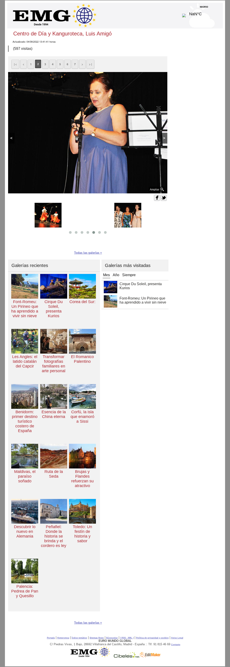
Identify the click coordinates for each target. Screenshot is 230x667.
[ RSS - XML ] (127, 638)
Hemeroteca (63, 638)
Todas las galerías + (88, 252)
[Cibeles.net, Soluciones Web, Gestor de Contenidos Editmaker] (127, 656)
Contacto (175, 644)
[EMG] (92, 656)
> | (90, 64)
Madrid (204, 12)
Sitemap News (97, 638)
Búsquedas (112, 638)
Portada (51, 638)
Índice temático (79, 638)
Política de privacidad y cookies (152, 638)
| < (15, 64)
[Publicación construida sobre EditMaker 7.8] (150, 656)
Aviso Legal (177, 638)
